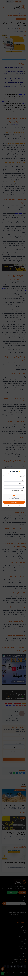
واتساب (7, 473)
